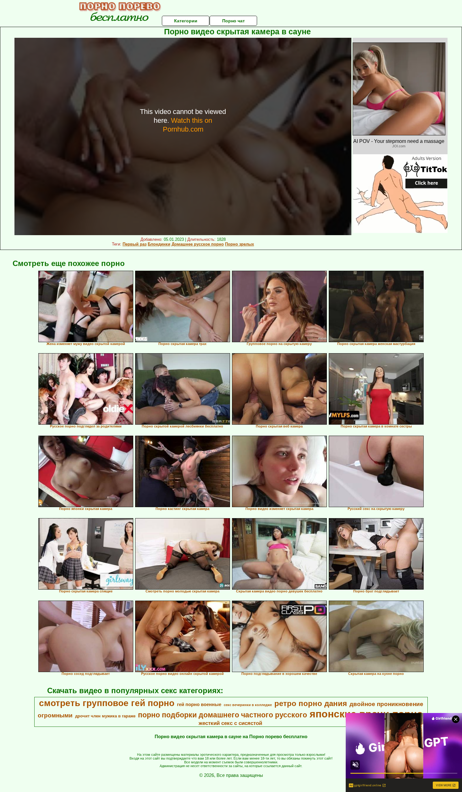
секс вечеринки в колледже (248, 705)
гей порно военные (199, 704)
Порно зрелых (239, 244)
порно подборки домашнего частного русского (222, 715)
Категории (185, 20)
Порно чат (233, 20)
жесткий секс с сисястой (230, 723)
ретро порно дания (310, 703)
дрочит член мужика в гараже (105, 716)
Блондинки (159, 244)
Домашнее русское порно (198, 244)
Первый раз (134, 244)
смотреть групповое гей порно (106, 703)
